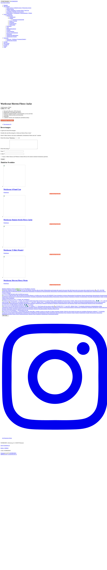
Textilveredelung (10, 31)
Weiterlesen (6, 192)
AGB (4, 47)
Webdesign (9, 26)
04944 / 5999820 (4, 448)
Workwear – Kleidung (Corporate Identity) (16, 39)
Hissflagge (11, 22)
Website (2, 453)
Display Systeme (13, 21)
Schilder (11, 18)
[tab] (54, 124)
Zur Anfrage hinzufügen (7, 120)
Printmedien (9, 34)
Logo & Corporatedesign (12, 32)
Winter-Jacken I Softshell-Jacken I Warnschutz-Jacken (18, 7)
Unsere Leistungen (7, 14)
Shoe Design (6, 43)
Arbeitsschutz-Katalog (11, 36)
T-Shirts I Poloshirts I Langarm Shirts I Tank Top (17, 10)
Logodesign (6, 44)
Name (2, 151)
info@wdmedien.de (5, 445)
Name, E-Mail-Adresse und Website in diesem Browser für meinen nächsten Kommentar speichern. (25, 156)
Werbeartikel (12, 24)
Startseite (5, 5)
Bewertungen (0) (7, 124)
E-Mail (3, 154)
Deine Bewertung (5, 138)
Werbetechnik (9, 15)
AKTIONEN (6, 6)
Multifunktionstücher (11, 28)
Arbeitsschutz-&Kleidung (12, 35)
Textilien (8, 30)
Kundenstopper (12, 23)
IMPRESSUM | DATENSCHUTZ (9, 454)
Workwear (5, 38)
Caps (7, 27)
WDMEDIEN (13, 453)
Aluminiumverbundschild (18, 19)
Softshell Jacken (10, 9)
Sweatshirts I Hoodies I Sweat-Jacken (15, 11)
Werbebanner (12, 17)
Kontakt (5, 45)
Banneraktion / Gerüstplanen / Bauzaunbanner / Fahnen (19, 13)
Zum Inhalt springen (5, 2)
